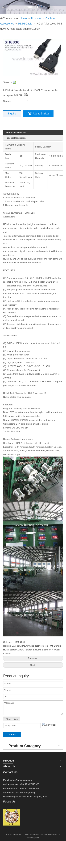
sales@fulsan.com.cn (21, 780)
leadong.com (33, 838)
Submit (12, 734)
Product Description (16, 132)
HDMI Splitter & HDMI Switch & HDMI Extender (27, 649)
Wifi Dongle (55, 645)
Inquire (12, 113)
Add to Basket (41, 113)
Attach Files (12, 719)
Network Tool (41, 645)
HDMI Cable (20, 642)
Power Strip (28, 645)
